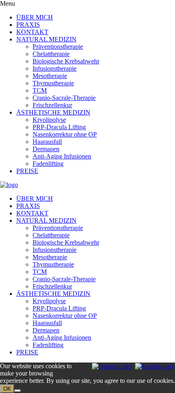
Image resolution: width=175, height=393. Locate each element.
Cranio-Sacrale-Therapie (64, 97)
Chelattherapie (51, 53)
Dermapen (46, 148)
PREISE (27, 170)
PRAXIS (28, 24)
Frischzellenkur (52, 105)
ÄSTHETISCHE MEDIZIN (53, 112)
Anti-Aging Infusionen (62, 156)
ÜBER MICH (34, 17)
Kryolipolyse (49, 119)
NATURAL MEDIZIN (46, 39)
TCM (40, 90)
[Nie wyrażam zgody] (17, 390)
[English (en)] (154, 366)
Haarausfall (47, 141)
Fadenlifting (48, 163)
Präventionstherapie (58, 46)
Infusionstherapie (55, 68)
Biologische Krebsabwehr (66, 61)
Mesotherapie (50, 75)
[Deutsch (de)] (111, 366)
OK (7, 389)
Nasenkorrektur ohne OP (65, 134)
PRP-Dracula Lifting (59, 127)
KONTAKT (32, 31)
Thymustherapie (53, 83)
